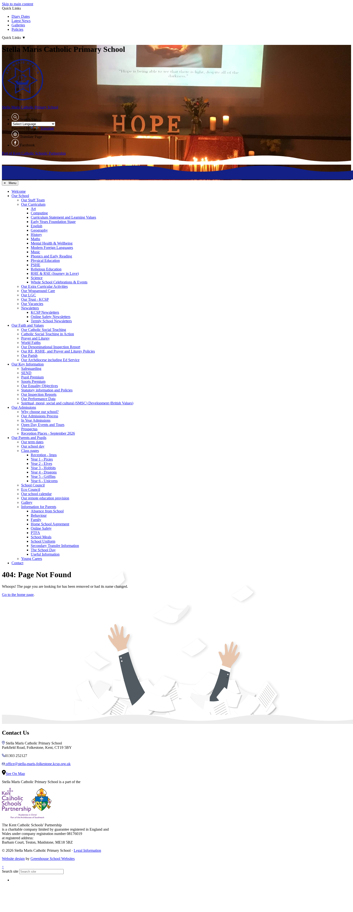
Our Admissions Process (39, 416)
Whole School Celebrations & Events (59, 282)
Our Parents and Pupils (29, 438)
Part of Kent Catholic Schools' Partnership (34, 153)
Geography (39, 230)
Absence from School (47, 511)
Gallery (26, 502)
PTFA (35, 533)
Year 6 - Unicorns (44, 481)
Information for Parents (38, 507)
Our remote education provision (45, 498)
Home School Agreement (50, 524)
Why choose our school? (40, 412)
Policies (17, 29)
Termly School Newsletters (51, 321)
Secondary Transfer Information (55, 546)
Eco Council (30, 489)
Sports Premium (33, 381)
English (36, 226)
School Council (33, 485)
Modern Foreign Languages (52, 248)
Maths (35, 239)
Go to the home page (18, 595)
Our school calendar (36, 494)
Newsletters (30, 308)
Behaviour (39, 515)
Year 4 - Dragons (44, 472)
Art (33, 209)
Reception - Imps (44, 455)
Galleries (18, 25)
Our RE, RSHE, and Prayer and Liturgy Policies (58, 351)
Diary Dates (21, 16)
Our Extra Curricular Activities (44, 286)
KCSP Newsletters (45, 312)
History (36, 235)
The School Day (43, 550)
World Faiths (31, 343)
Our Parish (29, 356)
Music (35, 252)
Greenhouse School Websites (52, 859)
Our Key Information (28, 364)
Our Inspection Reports (38, 394)
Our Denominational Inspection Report (50, 347)
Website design (13, 859)
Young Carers (31, 559)
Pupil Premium (32, 377)
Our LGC (28, 295)
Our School (20, 196)
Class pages (30, 451)
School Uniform (43, 541)
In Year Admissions (35, 420)
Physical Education (45, 260)
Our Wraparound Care (38, 291)
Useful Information (45, 554)
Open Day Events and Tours (42, 425)
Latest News (21, 21)
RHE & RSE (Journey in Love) (55, 273)
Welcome (19, 191)
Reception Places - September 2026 (48, 433)
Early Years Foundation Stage (53, 222)
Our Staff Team (33, 200)
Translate (47, 128)
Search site (10, 871)
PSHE (35, 265)
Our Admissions (24, 407)
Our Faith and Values (28, 325)
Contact (17, 563)
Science (37, 278)
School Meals (41, 537)
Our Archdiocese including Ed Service (50, 360)
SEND (26, 373)
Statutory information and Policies (47, 390)
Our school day (32, 446)
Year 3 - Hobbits (43, 468)
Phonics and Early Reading (51, 256)
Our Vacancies (32, 304)
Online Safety (41, 528)
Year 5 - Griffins (43, 476)
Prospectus (29, 429)
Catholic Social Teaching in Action (47, 334)
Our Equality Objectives (39, 386)
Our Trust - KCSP (35, 299)
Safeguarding (31, 368)
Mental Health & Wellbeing (52, 243)
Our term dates (32, 442)
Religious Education (46, 269)
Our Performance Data (38, 399)
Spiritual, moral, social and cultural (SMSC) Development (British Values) (77, 403)
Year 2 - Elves (41, 464)
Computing (39, 213)
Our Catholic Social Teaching (43, 330)
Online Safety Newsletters (50, 317)
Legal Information (87, 850)
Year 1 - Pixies (42, 459)
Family (36, 520)
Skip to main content (17, 4)
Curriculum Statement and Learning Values (63, 217)
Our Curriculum (33, 204)
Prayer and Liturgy (35, 338)
